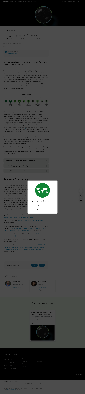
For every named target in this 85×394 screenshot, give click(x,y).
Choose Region (35, 209)
